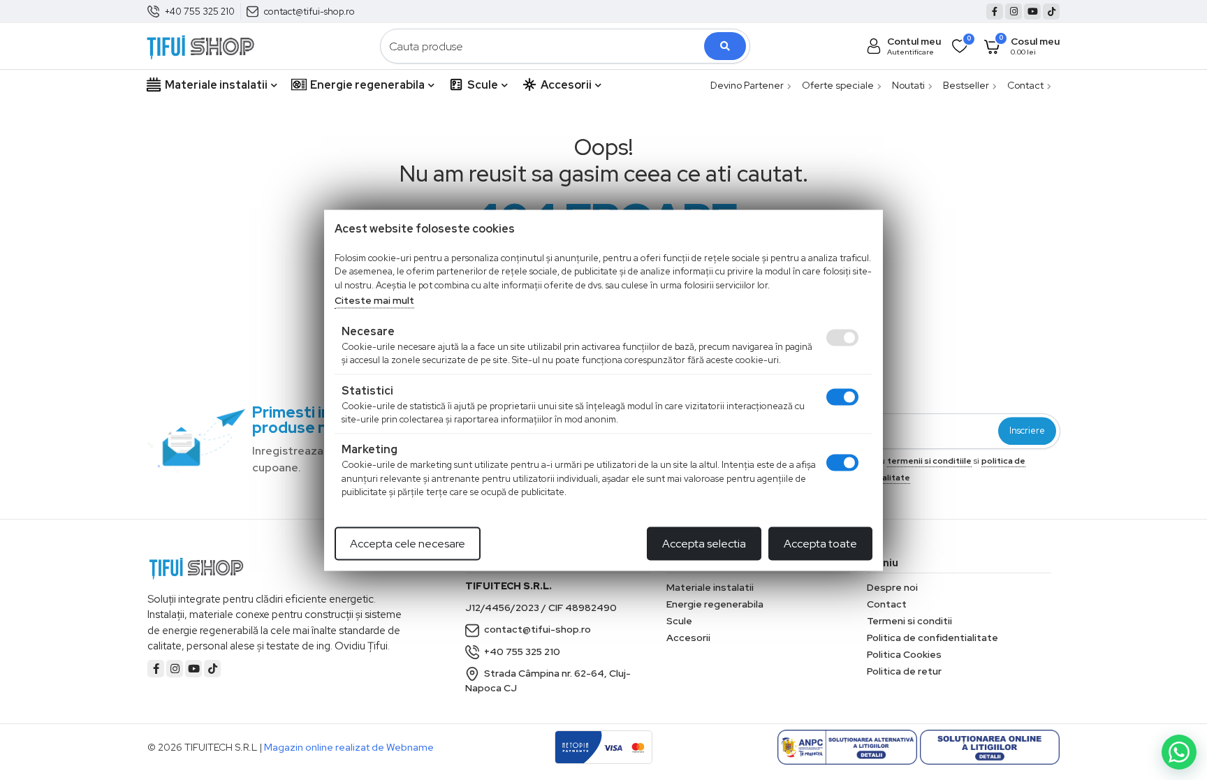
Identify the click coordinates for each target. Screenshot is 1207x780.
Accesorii (566, 85)
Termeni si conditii (909, 621)
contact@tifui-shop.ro (309, 11)
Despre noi (892, 587)
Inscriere (1027, 431)
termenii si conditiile (929, 460)
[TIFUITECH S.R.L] (200, 45)
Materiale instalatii (216, 85)
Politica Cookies (904, 654)
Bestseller (966, 85)
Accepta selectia (704, 543)
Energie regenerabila (367, 85)
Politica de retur (904, 671)
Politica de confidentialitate (932, 637)
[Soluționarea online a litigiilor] (990, 747)
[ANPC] (847, 747)
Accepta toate (820, 543)
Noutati (908, 85)
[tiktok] (1051, 11)
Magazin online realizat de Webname (349, 747)
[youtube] (1032, 11)
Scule (482, 85)
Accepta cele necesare (407, 543)
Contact (1025, 85)
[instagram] (1013, 11)
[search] (725, 46)
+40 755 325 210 (200, 11)
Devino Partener (747, 85)
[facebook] (994, 11)
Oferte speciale (838, 85)
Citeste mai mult (374, 300)
